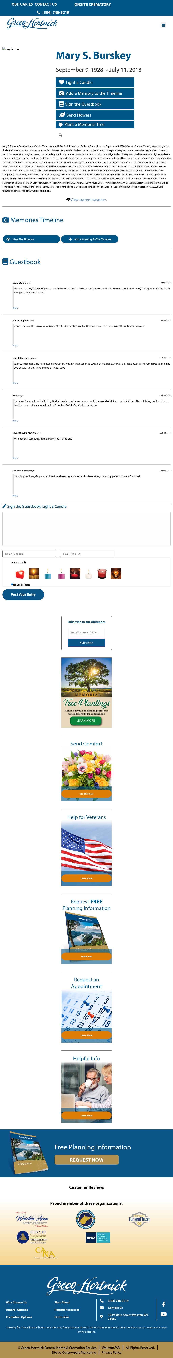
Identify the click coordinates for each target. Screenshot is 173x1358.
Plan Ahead (62, 1302)
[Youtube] (163, 1314)
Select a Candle (18, 562)
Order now (86, 956)
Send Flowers (79, 115)
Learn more (86, 878)
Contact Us (46, 4)
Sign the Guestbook (83, 104)
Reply (15, 307)
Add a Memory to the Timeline (94, 93)
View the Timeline (23, 239)
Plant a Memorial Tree (84, 124)
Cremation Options (19, 1317)
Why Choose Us (16, 1302)
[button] (163, 25)
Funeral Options (17, 1310)
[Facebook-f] (163, 1304)
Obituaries (22, 4)
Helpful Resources (67, 1310)
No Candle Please (21, 585)
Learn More (86, 1035)
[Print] (60, 135)
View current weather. (89, 199)
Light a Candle (79, 82)
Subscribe (86, 643)
